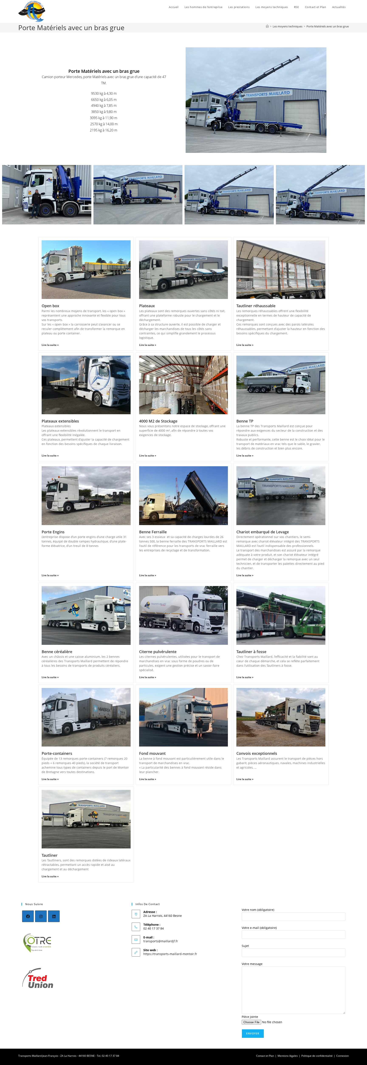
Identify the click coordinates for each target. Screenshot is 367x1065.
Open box (50, 305)
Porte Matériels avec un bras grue (327, 26)
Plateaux (147, 305)
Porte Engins (53, 531)
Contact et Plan (265, 1056)
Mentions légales (288, 1056)
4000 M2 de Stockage (158, 421)
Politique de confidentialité (317, 1056)
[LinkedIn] (54, 916)
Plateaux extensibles (60, 421)
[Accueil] (267, 26)
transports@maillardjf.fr (160, 941)
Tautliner (50, 855)
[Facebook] (28, 916)
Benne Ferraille (153, 531)
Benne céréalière (57, 651)
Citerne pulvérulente (157, 651)
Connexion (342, 1056)
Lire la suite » (50, 345)
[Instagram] (41, 916)
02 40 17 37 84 (110, 1056)
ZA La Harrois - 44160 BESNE (77, 1056)
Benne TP (244, 421)
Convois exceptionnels (256, 753)
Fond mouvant (152, 753)
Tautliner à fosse (251, 651)
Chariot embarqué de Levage (262, 531)
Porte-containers (57, 753)
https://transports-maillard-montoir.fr (170, 954)
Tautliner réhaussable (255, 305)
